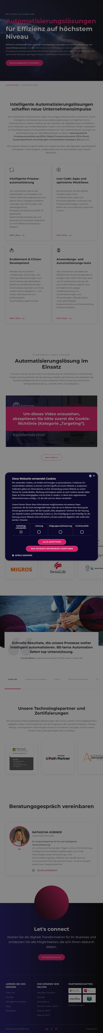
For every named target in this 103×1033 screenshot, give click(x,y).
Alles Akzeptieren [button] (52, 542)
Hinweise (24, 520)
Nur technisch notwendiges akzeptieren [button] (52, 549)
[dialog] (51, 516)
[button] (22, 555)
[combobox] (90, 476)
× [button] (94, 476)
